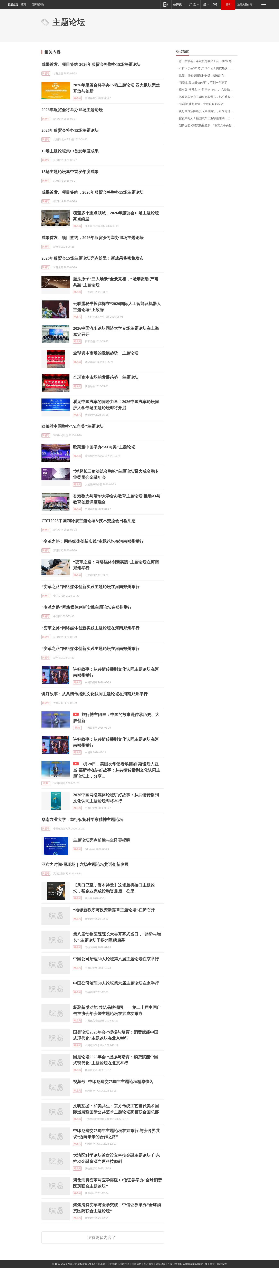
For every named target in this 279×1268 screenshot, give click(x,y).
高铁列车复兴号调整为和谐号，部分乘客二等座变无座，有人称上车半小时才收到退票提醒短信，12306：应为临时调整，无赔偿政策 (208, 96)
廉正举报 (210, 1263)
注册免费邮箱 (244, 4)
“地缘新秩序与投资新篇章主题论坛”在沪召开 (114, 909)
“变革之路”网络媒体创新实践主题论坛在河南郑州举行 (90, 586)
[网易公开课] (178, 4)
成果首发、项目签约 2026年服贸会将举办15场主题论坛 (91, 64)
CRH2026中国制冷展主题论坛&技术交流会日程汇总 (88, 520)
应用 (23, 4)
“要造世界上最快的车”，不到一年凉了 (203, 82)
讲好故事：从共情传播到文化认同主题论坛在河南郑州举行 (94, 694)
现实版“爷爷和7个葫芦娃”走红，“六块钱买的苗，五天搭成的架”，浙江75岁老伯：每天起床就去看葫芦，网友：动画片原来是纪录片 (208, 89)
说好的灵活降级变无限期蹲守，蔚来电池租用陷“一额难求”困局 (208, 111)
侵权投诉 (222, 1263)
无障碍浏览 (38, 4)
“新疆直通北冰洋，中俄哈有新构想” (201, 104)
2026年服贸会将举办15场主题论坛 (72, 109)
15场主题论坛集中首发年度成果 (70, 151)
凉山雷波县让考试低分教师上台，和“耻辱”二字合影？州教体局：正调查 (208, 61)
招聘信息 (136, 1263)
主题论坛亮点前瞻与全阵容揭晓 (101, 840)
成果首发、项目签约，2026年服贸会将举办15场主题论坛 (92, 192)
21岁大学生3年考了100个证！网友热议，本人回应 (208, 68)
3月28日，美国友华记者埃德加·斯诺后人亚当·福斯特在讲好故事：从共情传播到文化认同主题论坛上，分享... (116, 770)
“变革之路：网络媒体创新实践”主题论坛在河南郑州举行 (92, 541)
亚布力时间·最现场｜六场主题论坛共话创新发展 (85, 864)
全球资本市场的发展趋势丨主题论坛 (105, 353)
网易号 (45, 73)
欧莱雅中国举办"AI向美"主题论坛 (72, 426)
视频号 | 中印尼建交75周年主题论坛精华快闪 (113, 1081)
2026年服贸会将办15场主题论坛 (70, 130)
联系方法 (124, 1263)
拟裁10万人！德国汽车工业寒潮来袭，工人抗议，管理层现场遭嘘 (208, 118)
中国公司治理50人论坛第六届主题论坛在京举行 (116, 959)
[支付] (205, 4)
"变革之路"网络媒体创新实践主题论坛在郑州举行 (86, 607)
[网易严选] (193, 4)
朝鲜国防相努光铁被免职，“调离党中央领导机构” (208, 125)
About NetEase (96, 1263)
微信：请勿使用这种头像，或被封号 (202, 75)
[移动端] (166, 4)
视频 (77, 727)
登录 (228, 4)
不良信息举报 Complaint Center (185, 1263)
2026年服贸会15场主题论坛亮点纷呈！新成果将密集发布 (92, 258)
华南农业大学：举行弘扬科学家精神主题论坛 (82, 819)
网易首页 (13, 4)
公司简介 (112, 1263)
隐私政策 (160, 1263)
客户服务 (148, 1263)
